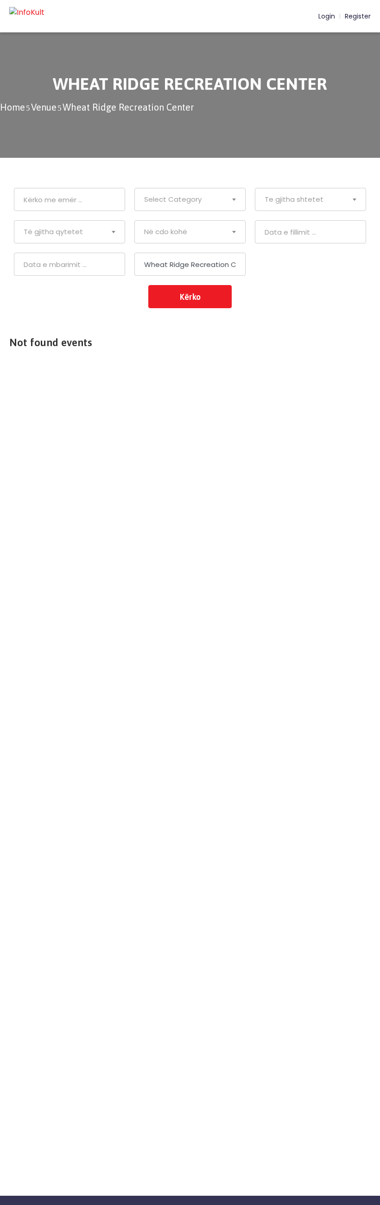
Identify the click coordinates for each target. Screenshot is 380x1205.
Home (12, 107)
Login (326, 16)
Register (358, 16)
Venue (44, 107)
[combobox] (190, 199)
